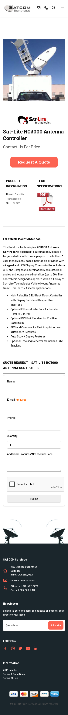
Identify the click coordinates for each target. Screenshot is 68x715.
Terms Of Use (10, 677)
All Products (10, 670)
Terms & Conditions (14, 673)
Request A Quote (34, 162)
